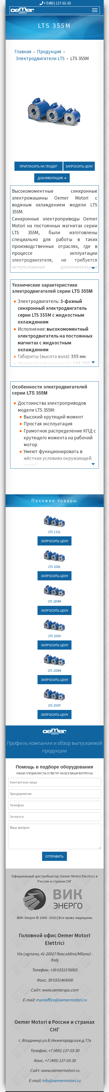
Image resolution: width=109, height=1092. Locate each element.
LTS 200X (54, 636)
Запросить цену (79, 166)
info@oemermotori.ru (61, 1080)
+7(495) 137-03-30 (57, 3)
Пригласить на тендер (38, 166)
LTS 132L (54, 531)
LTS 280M (54, 601)
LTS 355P (54, 705)
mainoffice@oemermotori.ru (61, 1000)
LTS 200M (54, 670)
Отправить (54, 856)
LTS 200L (54, 566)
